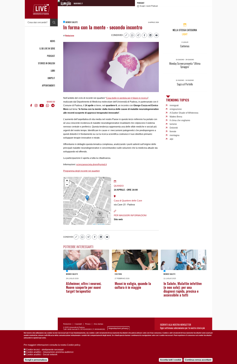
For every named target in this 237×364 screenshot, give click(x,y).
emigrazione (176, 109)
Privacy (88, 324)
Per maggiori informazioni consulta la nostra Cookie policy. (52, 345)
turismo (173, 124)
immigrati (174, 105)
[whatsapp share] (132, 35)
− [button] (67, 184)
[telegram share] (138, 35)
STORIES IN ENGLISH (46, 63)
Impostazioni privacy (119, 328)
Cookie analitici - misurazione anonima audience (50, 352)
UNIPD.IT (51, 78)
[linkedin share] (150, 35)
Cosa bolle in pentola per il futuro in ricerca (127, 98)
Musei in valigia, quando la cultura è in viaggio (133, 285)
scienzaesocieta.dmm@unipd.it (91, 164)
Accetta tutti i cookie (170, 360)
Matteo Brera (176, 116)
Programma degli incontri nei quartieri (81, 171)
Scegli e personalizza (36, 360)
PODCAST (51, 56)
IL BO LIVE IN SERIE (47, 48)
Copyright (78, 324)
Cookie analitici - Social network (41, 354)
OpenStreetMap (101, 224)
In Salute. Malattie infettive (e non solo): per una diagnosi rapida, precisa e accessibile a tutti (182, 289)
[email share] (156, 35)
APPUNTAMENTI (48, 85)
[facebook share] (144, 35)
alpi (171, 139)
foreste (173, 131)
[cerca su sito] (54, 22)
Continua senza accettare (198, 360)
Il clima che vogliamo (180, 120)
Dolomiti (174, 128)
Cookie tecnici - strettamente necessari (45, 349)
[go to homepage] (41, 9)
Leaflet (94, 224)
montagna (174, 135)
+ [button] (67, 180)
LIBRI (53, 70)
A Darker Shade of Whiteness (184, 113)
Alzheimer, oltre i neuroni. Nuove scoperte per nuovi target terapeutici (83, 287)
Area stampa (98, 324)
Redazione (69, 36)
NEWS (52, 41)
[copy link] (126, 35)
